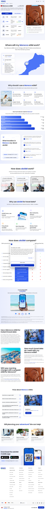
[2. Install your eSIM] (22, 184)
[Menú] (43, 1)
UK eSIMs (11, 488)
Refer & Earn (20, 490)
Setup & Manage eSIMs (41, 488)
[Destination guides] (22, 435)
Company (21, 468)
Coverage (8, 56)
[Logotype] (3, 1)
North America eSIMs (12, 476)
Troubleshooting (40, 492)
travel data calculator (32, 362)
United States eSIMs (12, 484)
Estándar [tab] (7, 13)
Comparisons (30, 476)
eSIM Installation (21, 474)
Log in (39, 480)
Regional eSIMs (12, 470)
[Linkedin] (37, 502)
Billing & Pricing (40, 490)
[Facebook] (33, 502)
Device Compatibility (31, 484)
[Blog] (8, 435)
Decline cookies (22, 262)
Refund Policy (40, 476)
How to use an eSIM (31, 490)
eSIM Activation (21, 476)
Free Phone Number (21, 480)
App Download (21, 472)
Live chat (39, 472)
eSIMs (29, 478)
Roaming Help (30, 492)
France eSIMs (11, 490)
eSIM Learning (30, 482)
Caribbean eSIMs (12, 480)
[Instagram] (41, 502)
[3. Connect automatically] (37, 184)
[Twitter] (35, 502)
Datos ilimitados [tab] (18, 13)
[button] (12, 17)
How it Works (21, 470)
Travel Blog (30, 470)
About (20, 482)
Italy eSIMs (11, 494)
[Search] (40, 1)
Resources (30, 468)
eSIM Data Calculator (31, 488)
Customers (40, 470)
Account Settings (40, 486)
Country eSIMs (12, 482)
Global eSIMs (11, 474)
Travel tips (29, 480)
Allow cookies (22, 265)
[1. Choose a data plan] (8, 184)
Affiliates (20, 486)
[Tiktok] (43, 502)
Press (20, 488)
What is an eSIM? (30, 486)
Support (39, 468)
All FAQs (39, 484)
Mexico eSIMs (11, 486)
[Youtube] (39, 502)
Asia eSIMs (11, 478)
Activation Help (40, 474)
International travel (31, 472)
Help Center (40, 482)
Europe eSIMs (11, 472)
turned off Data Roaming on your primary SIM (11, 379)
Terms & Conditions (41, 478)
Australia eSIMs (12, 496)
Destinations (3, 3)
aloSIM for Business (21, 478)
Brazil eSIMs (11, 492)
